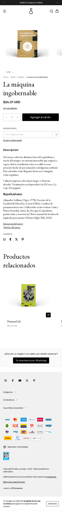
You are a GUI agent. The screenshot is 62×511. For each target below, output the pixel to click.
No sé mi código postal (12, 140)
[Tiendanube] (13, 488)
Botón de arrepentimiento (14, 482)
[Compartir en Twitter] (16, 239)
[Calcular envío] (56, 134)
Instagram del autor (13, 223)
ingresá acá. (51, 476)
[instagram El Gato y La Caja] (5, 380)
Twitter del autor (11, 227)
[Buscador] (51, 11)
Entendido (52, 503)
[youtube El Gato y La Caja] (19, 380)
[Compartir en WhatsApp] (4, 239)
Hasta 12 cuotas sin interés (31, 2)
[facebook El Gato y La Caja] (12, 380)
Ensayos (21, 77)
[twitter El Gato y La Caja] (27, 380)
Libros (12, 77)
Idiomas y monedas (17, 446)
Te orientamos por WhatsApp (31, 360)
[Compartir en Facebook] (10, 239)
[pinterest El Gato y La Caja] (34, 380)
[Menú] (4, 11)
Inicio (5, 77)
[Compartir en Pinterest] (23, 239)
